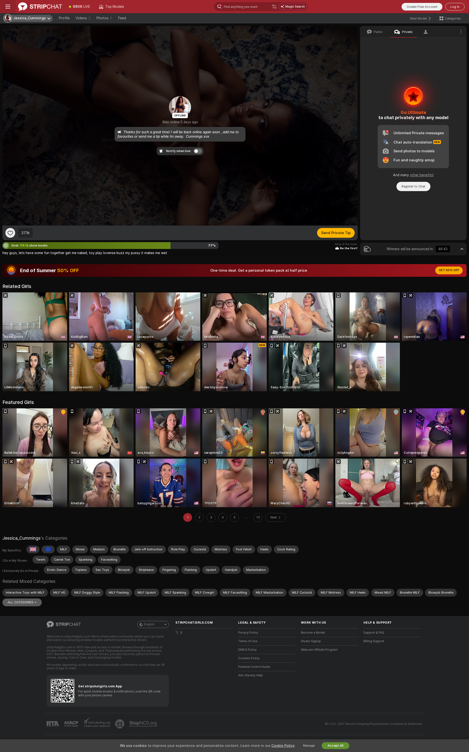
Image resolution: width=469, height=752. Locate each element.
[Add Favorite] (10, 233)
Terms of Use (247, 641)
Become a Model (313, 632)
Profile (64, 18)
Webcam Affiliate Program (319, 649)
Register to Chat (413, 186)
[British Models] (33, 549)
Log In (454, 7)
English (149, 624)
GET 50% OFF (449, 270)
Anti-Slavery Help (250, 675)
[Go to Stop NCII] (143, 724)
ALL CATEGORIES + (22, 602)
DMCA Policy (247, 649)
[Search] (274, 6)
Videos (82, 18)
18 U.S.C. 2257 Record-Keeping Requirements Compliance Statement (373, 724)
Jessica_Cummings (21, 538)
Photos (104, 18)
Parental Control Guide (254, 667)
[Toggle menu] (8, 6)
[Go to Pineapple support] (120, 724)
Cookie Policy (282, 746)
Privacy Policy (248, 632)
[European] (48, 549)
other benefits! (422, 175)
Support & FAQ (373, 632)
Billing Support (373, 641)
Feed (122, 18)
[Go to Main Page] (40, 6)
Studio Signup (311, 641)
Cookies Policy (249, 658)
